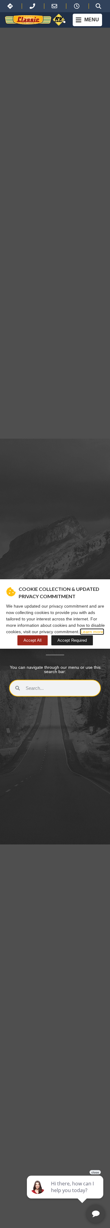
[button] (87, 20)
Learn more (92, 631)
